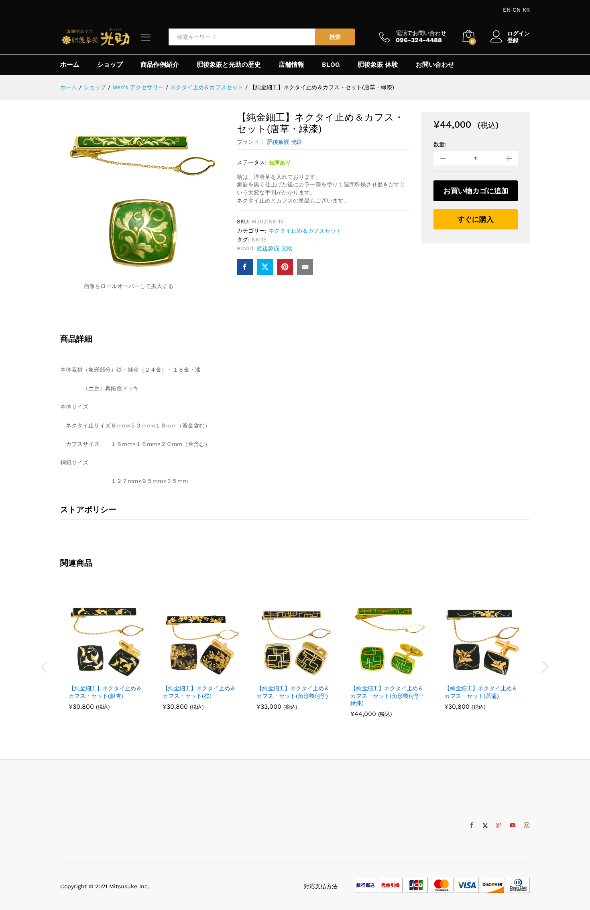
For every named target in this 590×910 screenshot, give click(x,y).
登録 (513, 40)
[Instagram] (526, 825)
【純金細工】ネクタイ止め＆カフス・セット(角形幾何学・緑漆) (387, 695)
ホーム (69, 64)
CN (517, 9)
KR (526, 9)
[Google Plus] (499, 825)
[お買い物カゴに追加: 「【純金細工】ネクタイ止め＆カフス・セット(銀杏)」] (98, 675)
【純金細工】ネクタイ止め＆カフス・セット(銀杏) (105, 692)
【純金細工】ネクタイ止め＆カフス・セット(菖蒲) (480, 692)
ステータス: (252, 162)
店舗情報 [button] (291, 64)
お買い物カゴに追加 (476, 190)
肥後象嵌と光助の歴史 (229, 64)
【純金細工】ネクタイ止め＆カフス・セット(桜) (199, 692)
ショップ (110, 64)
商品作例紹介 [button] (159, 64)
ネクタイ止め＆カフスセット (305, 230)
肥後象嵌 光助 (285, 142)
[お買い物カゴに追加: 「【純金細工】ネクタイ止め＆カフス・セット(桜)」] (192, 675)
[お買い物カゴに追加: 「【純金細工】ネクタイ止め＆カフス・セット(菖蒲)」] (473, 675)
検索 (335, 37)
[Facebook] (471, 825)
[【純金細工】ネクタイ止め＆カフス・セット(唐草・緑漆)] (245, 267)
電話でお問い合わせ (421, 33)
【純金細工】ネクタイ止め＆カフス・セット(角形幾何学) (293, 692)
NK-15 (259, 239)
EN (507, 9)
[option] (107, 658)
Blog (331, 64)
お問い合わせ (435, 64)
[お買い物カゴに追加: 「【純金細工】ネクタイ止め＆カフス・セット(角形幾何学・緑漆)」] (380, 675)
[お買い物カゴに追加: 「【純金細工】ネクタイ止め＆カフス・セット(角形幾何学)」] (286, 675)
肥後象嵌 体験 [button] (378, 64)
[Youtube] (512, 825)
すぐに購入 (476, 219)
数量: (439, 144)
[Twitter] (485, 825)
